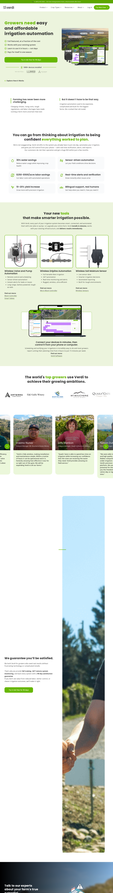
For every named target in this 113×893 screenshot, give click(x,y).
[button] (43, 7)
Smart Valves (9, 298)
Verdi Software (56, 356)
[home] (8, 7)
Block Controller (11, 296)
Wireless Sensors (82, 291)
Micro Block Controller (48, 291)
